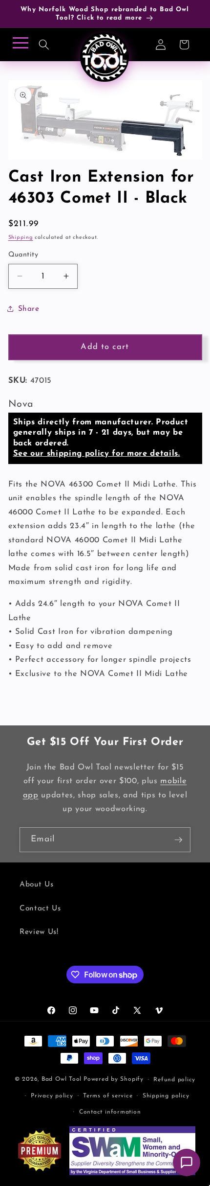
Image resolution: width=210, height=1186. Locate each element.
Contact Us (40, 908)
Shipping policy (166, 1096)
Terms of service (107, 1096)
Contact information (110, 1112)
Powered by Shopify (114, 1080)
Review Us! (39, 932)
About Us (36, 884)
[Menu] (18, 46)
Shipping (20, 237)
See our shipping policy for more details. (96, 454)
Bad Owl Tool (62, 1080)
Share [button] (29, 309)
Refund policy (174, 1080)
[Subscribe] (178, 840)
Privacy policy (52, 1096)
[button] (44, 44)
